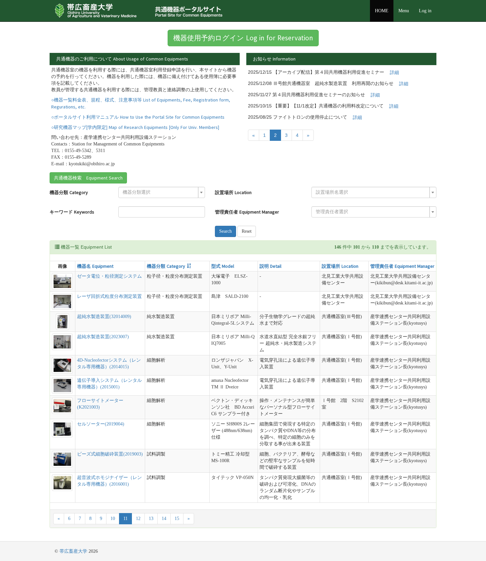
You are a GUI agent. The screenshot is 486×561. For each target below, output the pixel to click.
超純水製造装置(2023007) (103, 336)
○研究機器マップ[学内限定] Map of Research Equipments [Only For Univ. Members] (135, 127)
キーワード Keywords (72, 212)
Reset (247, 231)
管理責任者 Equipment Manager (247, 212)
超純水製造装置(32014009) (104, 316)
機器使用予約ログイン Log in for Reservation (243, 38)
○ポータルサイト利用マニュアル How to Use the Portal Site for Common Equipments (137, 117)
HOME (381, 10)
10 (112, 518)
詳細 (394, 72)
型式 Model (222, 266)
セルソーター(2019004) (100, 423)
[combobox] (161, 192)
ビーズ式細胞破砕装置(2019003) (110, 454)
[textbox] (160, 192)
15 (177, 518)
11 (125, 518)
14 (164, 518)
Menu (403, 10)
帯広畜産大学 (73, 551)
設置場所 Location (233, 192)
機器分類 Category (69, 192)
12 (138, 518)
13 (151, 518)
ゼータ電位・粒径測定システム (109, 276)
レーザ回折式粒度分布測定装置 (109, 296)
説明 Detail (270, 266)
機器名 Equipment (95, 266)
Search (225, 231)
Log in (425, 10)
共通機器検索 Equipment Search (88, 177)
